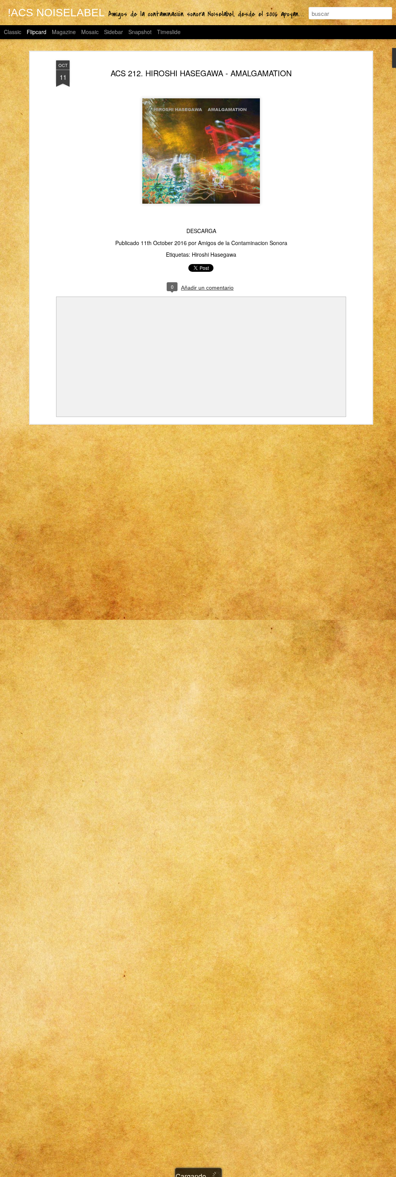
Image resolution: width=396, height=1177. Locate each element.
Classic (12, 32)
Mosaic (90, 32)
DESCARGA (201, 231)
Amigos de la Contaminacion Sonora (242, 243)
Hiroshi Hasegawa (214, 254)
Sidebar (113, 32)
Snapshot (140, 32)
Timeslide (169, 32)
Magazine (64, 32)
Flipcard (36, 32)
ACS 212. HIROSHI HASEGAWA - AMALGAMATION (201, 73)
